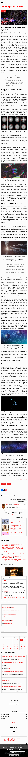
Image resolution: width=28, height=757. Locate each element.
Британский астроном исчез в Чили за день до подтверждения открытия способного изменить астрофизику (12, 549)
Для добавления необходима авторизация (14, 597)
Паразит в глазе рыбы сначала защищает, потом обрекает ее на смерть (17, 521)
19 (3, 646)
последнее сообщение (6, 607)
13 (7, 644)
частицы (3, 483)
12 (3, 644)
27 (7, 648)
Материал (16, 504)
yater (12, 616)
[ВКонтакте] (2, 490)
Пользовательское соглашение (9, 739)
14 (10, 644)
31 (21, 648)
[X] (4, 490)
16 (17, 644)
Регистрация (12, 514)
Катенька (12, 607)
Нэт (11, 611)
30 (17, 648)
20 (7, 646)
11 (24, 642)
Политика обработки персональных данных (12, 738)
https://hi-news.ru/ (23, 479)
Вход (18, 514)
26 (3, 648)
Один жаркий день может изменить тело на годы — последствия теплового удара (16, 534)
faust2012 (16, 676)
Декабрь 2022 (14, 635)
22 (14, 646)
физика (9, 483)
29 (14, 648)
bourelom (14, 722)
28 (10, 648)
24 (21, 646)
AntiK (18, 659)
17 (21, 644)
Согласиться (14, 755)
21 (10, 646)
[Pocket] (6, 490)
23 (17, 646)
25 (24, 646)
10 (21, 642)
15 (14, 644)
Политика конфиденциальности (9, 740)
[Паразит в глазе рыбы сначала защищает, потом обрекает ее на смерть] (5, 523)
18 (24, 644)
